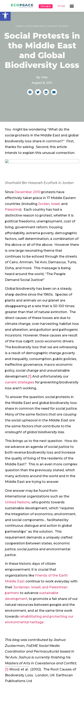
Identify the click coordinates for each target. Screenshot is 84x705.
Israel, (55, 204)
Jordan (44, 204)
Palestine (12, 209)
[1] (29, 376)
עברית (61, 6)
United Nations (17, 502)
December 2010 (27, 192)
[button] (5, 15)
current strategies (19, 382)
